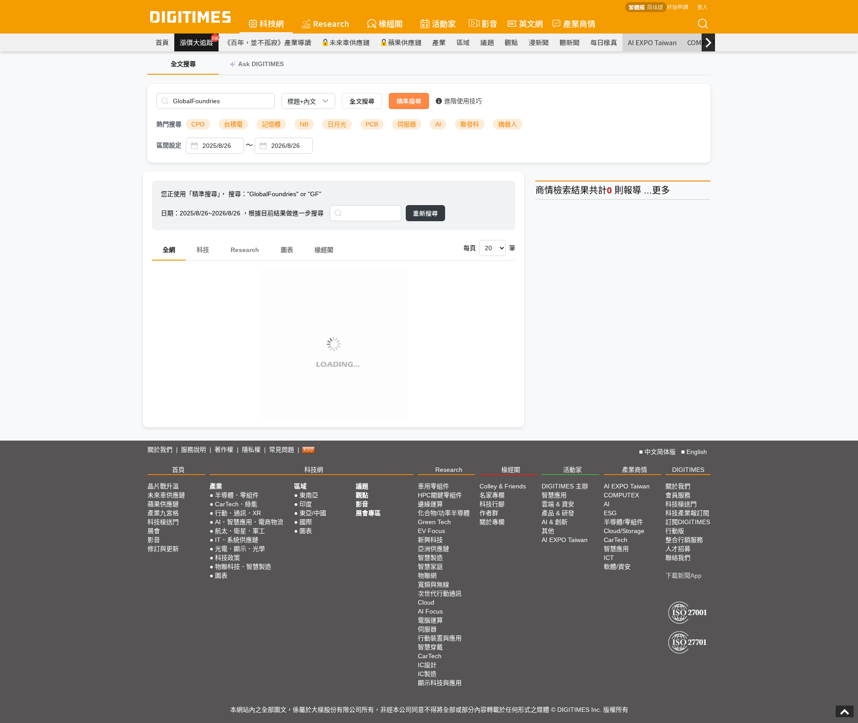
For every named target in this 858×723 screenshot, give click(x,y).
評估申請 (677, 6)
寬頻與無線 (433, 584)
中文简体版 (660, 451)
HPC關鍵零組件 (440, 495)
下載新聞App (683, 575)
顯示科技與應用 (440, 682)
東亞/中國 (312, 513)
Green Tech (434, 521)
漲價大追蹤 (199, 41)
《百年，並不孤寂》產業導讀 (267, 42)
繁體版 (637, 7)
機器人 (507, 124)
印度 (305, 504)
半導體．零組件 (237, 495)
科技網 (272, 23)
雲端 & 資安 (558, 504)
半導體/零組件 (623, 521)
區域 (463, 42)
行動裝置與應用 (440, 638)
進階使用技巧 (463, 101)
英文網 (531, 23)
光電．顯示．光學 (240, 548)
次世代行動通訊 (440, 593)
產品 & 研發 (558, 513)
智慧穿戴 (430, 647)
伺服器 (406, 124)
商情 (544, 190)
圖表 (287, 249)
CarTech (430, 656)
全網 (169, 249)
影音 (485, 23)
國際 (305, 521)
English (696, 451)
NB (304, 124)
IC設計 (427, 664)
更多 (661, 190)
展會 (153, 530)
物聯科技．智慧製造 (243, 566)
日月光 (337, 124)
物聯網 (427, 575)
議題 (487, 42)
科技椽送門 (163, 521)
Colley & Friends (502, 486)
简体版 (655, 7)
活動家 (444, 23)
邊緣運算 (430, 504)
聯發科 (469, 124)
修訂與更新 (163, 548)
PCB (372, 124)
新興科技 (430, 539)
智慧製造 (430, 557)
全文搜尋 (361, 101)
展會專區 (368, 513)
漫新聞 (539, 42)
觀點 (511, 42)
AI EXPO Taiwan (652, 42)
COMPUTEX (621, 495)
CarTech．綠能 (236, 504)
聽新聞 (569, 42)
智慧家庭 (430, 566)
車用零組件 (433, 486)
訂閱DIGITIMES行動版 (687, 526)
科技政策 (227, 557)
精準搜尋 (408, 101)
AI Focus (430, 611)
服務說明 (193, 449)
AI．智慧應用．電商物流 (249, 521)
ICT (609, 557)
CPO (198, 124)
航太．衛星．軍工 (240, 530)
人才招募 (677, 548)
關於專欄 (492, 521)
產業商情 (579, 23)
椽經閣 (391, 23)
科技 (203, 249)
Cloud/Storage (624, 530)
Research (331, 23)
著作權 (223, 449)
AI (438, 124)
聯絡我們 (677, 557)
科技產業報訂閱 (687, 513)
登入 (702, 6)
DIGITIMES (688, 469)
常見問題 (281, 449)
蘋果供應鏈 (404, 42)
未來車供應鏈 (349, 42)
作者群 (488, 513)
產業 (439, 42)
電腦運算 (430, 620)
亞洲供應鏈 (433, 548)
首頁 (162, 42)
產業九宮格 (163, 513)
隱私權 (251, 449)
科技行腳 (492, 504)
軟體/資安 (617, 566)
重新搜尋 (425, 213)
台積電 (233, 124)
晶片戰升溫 (163, 486)
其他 (548, 530)
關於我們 (159, 449)
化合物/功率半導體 (444, 513)
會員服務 (677, 495)
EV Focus (431, 530)
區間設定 (168, 145)
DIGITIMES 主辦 (565, 486)
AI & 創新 (555, 521)
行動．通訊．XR (238, 513)
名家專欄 (492, 495)
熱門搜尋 (168, 124)
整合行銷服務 (684, 539)
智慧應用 (554, 495)
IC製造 (427, 673)
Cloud (426, 602)
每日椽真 (603, 42)
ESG (610, 513)
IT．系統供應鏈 (236, 539)
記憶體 (271, 124)
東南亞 (308, 495)
